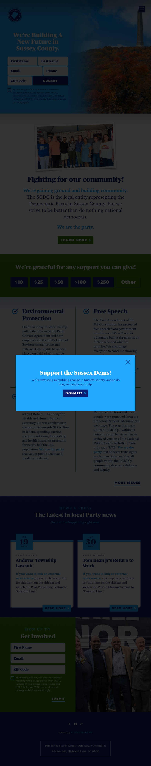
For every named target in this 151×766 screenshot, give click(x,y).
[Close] (128, 362)
